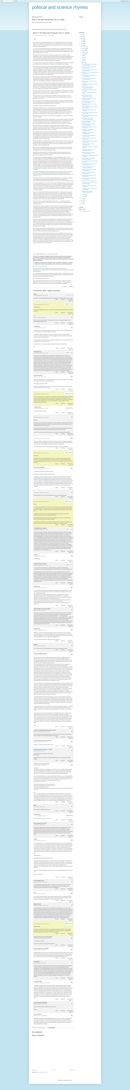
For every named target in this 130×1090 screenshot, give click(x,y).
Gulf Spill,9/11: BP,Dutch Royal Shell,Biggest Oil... (88, 133)
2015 (82, 45)
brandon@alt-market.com (52, 254)
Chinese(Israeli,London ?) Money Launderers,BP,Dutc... (88, 124)
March (83, 62)
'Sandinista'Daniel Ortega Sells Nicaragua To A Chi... (88, 150)
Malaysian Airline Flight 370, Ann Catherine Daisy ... (88, 173)
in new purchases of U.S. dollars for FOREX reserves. (47, 93)
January (83, 196)
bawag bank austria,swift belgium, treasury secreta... (88, 136)
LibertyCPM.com (37, 269)
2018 (82, 39)
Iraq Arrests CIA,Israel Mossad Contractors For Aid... (88, 130)
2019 (82, 38)
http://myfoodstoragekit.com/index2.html (41, 278)
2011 (82, 203)
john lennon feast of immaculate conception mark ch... (88, 153)
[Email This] (48, 1027)
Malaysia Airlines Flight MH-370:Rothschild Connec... (87, 192)
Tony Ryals (83, 209)
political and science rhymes (60, 7)
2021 (82, 34)
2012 (82, 202)
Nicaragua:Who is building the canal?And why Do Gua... (89, 164)
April (83, 60)
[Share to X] (51, 1027)
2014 (82, 198)
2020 (82, 36)
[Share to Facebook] (52, 1027)
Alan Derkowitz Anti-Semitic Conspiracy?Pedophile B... (88, 119)
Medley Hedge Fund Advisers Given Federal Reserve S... (89, 99)
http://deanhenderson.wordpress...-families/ (43, 749)
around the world (58, 123)
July (83, 55)
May (83, 59)
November (84, 48)
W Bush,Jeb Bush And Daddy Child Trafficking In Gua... (89, 170)
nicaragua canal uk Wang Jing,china (89, 180)
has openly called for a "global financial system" (46, 202)
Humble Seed (53, 283)
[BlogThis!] (50, 1027)
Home (53, 1070)
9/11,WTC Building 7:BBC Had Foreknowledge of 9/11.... (88, 87)
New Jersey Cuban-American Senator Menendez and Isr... (89, 183)
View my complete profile (84, 211)
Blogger (70, 1080)
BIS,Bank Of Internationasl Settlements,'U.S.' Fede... (87, 96)
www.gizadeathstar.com (53, 476)
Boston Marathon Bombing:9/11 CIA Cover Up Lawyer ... (89, 67)
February (84, 194)
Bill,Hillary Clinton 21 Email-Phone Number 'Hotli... (89, 139)
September (84, 52)
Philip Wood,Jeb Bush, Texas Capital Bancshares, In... (89, 104)
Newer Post (34, 1070)
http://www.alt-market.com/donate (39, 266)
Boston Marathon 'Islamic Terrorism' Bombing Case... (89, 176)
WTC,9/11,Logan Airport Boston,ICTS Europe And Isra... (89, 76)
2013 (82, 200)
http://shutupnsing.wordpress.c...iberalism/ (42, 818)
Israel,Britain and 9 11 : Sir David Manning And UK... (88, 144)
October (83, 50)
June (83, 57)
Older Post (72, 1070)
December (84, 46)
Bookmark (71, 286)
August (83, 53)
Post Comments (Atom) (42, 1072)
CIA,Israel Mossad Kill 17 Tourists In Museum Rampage (89, 122)
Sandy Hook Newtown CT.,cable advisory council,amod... (88, 167)
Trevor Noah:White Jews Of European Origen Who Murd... (89, 65)
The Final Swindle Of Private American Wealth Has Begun (50, 66)
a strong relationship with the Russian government (61, 140)
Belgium (54, 105)
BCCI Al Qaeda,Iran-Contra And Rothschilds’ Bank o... (88, 102)
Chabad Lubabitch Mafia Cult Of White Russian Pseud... (89, 107)
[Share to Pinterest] (54, 1027)
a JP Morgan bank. (44, 138)
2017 (82, 41)
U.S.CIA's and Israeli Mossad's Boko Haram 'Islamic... (89, 179)
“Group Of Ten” (46, 155)
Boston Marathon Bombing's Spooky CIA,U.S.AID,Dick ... (89, 79)
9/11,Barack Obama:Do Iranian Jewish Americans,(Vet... (89, 70)
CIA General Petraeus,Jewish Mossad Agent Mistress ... (89, 189)
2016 (82, 43)
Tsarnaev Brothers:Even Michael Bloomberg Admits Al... (88, 159)
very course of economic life (60, 180)
